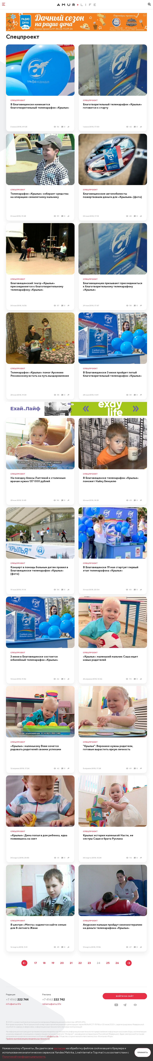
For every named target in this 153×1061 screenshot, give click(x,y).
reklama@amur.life (51, 1004)
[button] (135, 1005)
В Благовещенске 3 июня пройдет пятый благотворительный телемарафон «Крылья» (112, 374)
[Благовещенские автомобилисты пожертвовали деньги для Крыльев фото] (141, 216)
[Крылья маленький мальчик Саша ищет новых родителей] (141, 679)
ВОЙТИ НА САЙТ (125, 996)
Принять (142, 1052)
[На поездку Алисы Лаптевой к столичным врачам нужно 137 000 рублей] (69, 500)
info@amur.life (13, 1004)
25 (108, 963)
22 (80, 963)
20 (62, 963)
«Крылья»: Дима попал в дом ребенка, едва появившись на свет (38, 837)
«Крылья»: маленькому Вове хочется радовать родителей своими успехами (35, 747)
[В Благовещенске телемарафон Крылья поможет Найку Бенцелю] (141, 500)
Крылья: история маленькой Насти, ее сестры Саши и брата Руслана (108, 837)
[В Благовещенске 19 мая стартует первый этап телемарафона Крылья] (141, 590)
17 (35, 963)
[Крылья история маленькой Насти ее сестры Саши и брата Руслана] (141, 857)
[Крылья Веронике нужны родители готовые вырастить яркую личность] (141, 768)
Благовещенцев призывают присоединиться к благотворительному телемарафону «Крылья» (112, 286)
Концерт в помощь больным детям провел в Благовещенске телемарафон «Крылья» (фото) (39, 570)
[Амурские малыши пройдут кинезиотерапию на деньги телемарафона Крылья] (141, 947)
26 (117, 963)
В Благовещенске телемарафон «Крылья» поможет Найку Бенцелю (111, 479)
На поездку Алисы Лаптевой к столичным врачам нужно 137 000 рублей (38, 479)
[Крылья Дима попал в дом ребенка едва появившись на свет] (69, 857)
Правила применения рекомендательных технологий (28, 1039)
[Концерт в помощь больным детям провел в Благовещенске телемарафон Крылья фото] (69, 590)
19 (53, 963)
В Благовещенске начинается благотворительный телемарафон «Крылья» (39, 106)
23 (89, 963)
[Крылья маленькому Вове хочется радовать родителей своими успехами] (69, 768)
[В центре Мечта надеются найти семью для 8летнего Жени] (69, 947)
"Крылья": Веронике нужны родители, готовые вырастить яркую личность (108, 747)
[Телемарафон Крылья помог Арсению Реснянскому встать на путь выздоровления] (69, 395)
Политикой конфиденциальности (23, 1056)
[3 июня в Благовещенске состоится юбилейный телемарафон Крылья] (69, 679)
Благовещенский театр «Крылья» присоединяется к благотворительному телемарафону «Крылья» (36, 286)
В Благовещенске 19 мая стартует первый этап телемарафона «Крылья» (110, 569)
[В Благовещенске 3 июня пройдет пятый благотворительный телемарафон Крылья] (141, 395)
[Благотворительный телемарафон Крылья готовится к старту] (141, 127)
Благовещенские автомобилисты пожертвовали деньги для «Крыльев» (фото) (112, 195)
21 (71, 963)
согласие (59, 1048)
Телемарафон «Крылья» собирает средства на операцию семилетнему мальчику (39, 195)
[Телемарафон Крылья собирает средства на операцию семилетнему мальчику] (69, 216)
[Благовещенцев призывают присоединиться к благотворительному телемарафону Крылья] (141, 305)
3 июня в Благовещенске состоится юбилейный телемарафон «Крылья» (34, 658)
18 (44, 963)
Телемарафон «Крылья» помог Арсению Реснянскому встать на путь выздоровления (39, 374)
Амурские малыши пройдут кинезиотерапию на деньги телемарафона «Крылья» (112, 926)
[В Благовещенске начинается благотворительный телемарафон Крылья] (69, 127)
